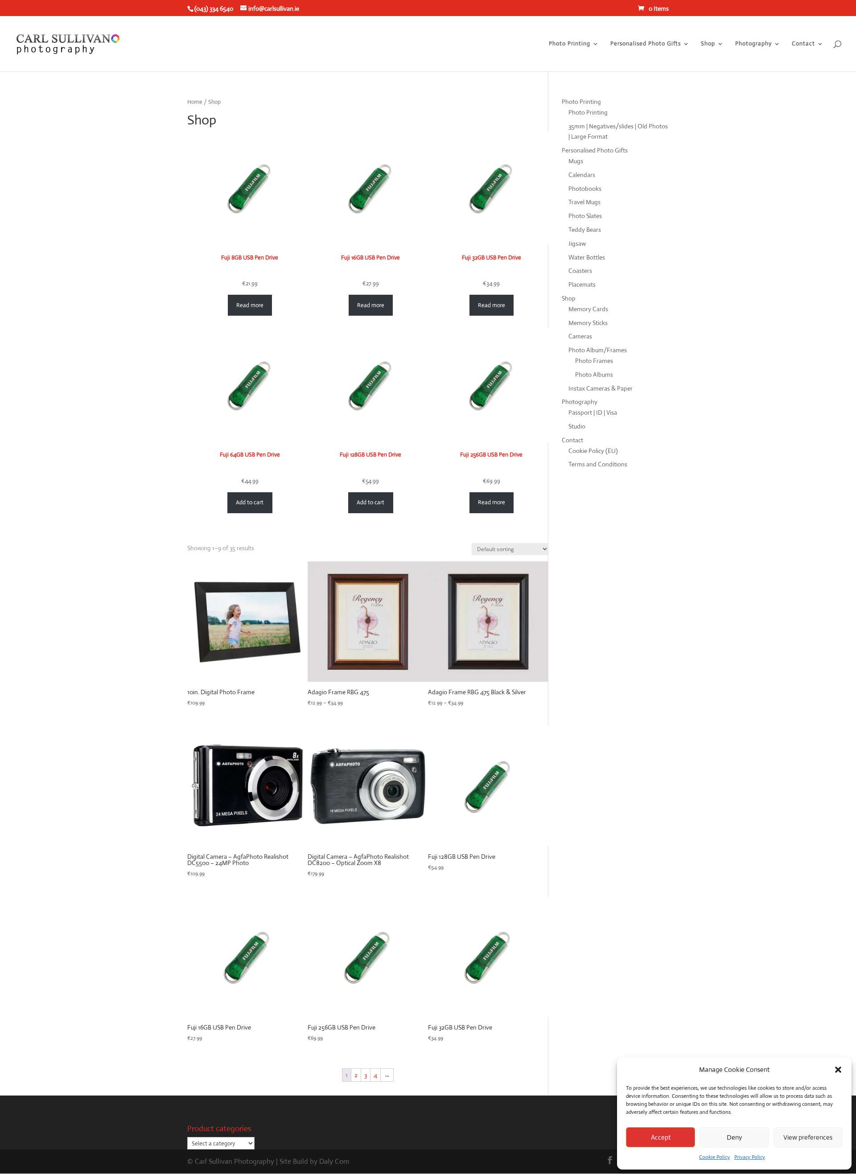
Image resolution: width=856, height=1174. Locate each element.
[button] (838, 1069)
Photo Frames (594, 361)
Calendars (581, 175)
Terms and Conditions (597, 464)
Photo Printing (569, 44)
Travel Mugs (584, 202)
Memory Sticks (588, 323)
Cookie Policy (714, 1157)
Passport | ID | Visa (592, 412)
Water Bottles (586, 257)
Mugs (575, 161)
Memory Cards (588, 309)
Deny (734, 1137)
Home (194, 102)
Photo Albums (594, 375)
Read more (249, 305)
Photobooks (584, 189)
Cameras (580, 336)
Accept (661, 1137)
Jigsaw (577, 243)
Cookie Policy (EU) (593, 451)
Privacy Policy (749, 1157)
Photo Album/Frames (597, 350)
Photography (753, 44)
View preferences (807, 1137)
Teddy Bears (584, 230)
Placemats (582, 284)
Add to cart (249, 502)
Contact (803, 44)
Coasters (580, 271)
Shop (708, 44)
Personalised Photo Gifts (645, 44)
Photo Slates (585, 216)
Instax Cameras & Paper (600, 388)
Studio (576, 426)
